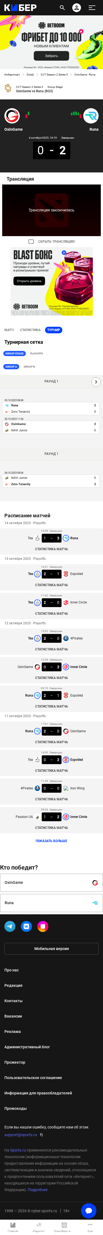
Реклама (12, 1031)
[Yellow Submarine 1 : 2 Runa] (78, 114)
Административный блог (27, 1047)
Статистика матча (51, 549)
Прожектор (14, 1062)
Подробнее (38, 1190)
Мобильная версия (51, 948)
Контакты (13, 1001)
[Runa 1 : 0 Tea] (72, 114)
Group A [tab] (11, 366)
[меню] (92, 7)
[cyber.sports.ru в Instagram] (44, 927)
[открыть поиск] (62, 7)
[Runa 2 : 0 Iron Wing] (74, 113)
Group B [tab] (29, 366)
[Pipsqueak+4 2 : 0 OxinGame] (26, 116)
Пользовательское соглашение (33, 1077)
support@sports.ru (20, 1135)
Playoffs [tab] (36, 353)
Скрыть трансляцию (56, 242)
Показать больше (51, 841)
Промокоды (15, 1108)
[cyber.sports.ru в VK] (27, 927)
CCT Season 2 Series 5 (54, 74)
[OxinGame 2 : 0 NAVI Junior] (28, 113)
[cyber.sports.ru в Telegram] (11, 927)
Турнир (53, 330)
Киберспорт (12, 74)
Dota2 (30, 74)
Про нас (11, 970)
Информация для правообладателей (38, 1093)
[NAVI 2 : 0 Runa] (80, 116)
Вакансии (13, 1016)
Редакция (13, 985)
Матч (8, 330)
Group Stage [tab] (14, 353)
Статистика (30, 330)
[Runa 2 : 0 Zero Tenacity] (76, 113)
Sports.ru (18, 1150)
